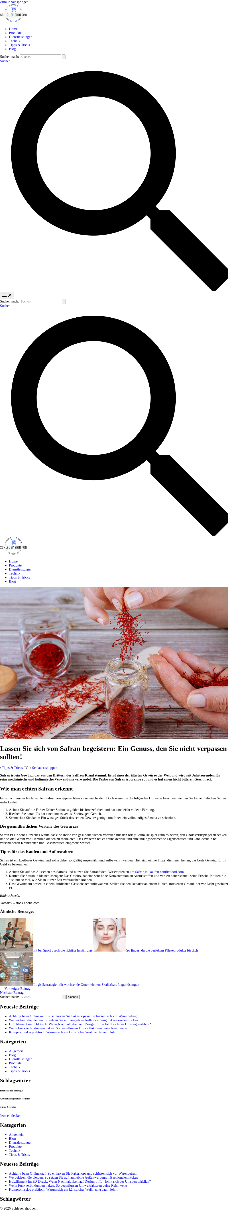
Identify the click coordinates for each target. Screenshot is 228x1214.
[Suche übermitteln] (63, 56)
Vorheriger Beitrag (15, 988)
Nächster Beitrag (14, 992)
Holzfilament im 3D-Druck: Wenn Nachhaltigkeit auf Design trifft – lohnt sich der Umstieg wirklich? (80, 1024)
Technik (14, 41)
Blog (12, 49)
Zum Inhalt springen (14, 2)
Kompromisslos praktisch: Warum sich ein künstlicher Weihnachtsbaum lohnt (63, 1032)
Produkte (15, 33)
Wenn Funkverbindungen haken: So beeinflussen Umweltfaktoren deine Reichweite (68, 1028)
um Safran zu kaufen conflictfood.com (157, 872)
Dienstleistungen (20, 37)
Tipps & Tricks (19, 45)
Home (13, 29)
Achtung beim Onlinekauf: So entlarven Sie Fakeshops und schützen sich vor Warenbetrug (72, 1016)
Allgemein (16, 1051)
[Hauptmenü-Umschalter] (7, 295)
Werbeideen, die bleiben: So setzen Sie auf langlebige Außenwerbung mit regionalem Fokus (73, 1020)
